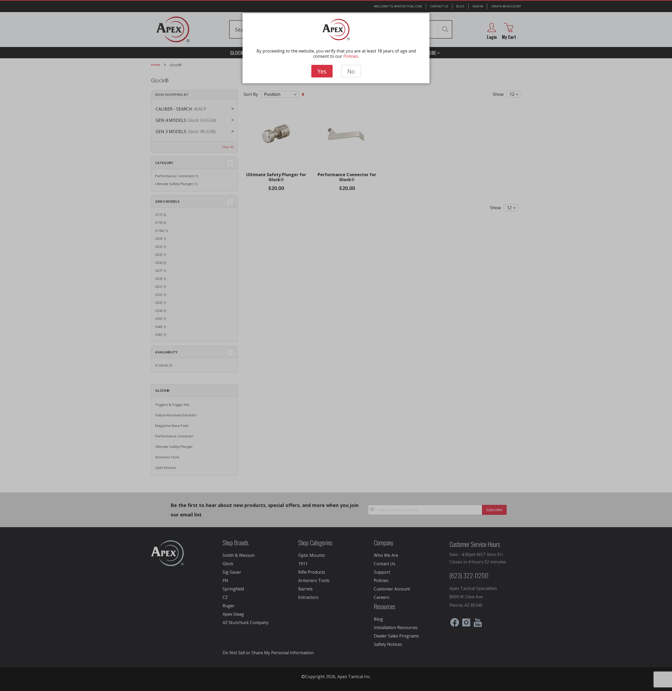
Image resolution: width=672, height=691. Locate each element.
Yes (322, 71)
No (351, 71)
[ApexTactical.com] (336, 29)
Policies (350, 56)
